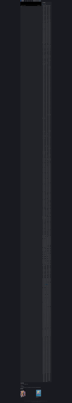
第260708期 (49, 344)
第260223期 (49, 370)
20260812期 (46, 6)
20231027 (44, 228)
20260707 (46, 14)
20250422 (44, 92)
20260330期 (44, 35)
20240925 (49, 141)
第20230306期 (46, 295)
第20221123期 (43, 323)
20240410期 (44, 187)
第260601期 (49, 352)
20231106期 (44, 226)
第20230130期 (49, 304)
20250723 (49, 73)
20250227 (46, 103)
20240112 (49, 208)
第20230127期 (43, 305)
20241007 (44, 139)
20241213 (49, 120)
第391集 (46, 381)
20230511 (44, 277)
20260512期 (44, 26)
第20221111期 (49, 325)
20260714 (44, 13)
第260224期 (46, 370)
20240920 (49, 142)
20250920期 (44, 64)
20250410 (49, 93)
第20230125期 (49, 305)
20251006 (46, 61)
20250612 (49, 81)
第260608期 (46, 351)
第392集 (44, 381)
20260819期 (44, 5)
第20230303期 (49, 295)
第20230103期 (46, 312)
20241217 (44, 120)
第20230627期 (46, 264)
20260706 (49, 14)
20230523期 (44, 274)
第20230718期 (49, 256)
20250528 (46, 84)
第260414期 (49, 362)
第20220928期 (49, 332)
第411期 (49, 373)
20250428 (44, 91)
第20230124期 (43, 306)
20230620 (46, 266)
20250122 (46, 110)
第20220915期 (49, 335)
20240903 (44, 148)
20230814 (44, 247)
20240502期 (49, 180)
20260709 (49, 13)
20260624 (49, 16)
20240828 (46, 149)
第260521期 (46, 354)
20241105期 (44, 131)
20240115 (46, 208)
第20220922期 (43, 334)
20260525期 (49, 23)
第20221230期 (43, 313)
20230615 (46, 267)
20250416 (44, 93)
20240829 (44, 149)
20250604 (44, 83)
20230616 (44, 267)
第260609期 (44, 351)
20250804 (44, 72)
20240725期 (46, 158)
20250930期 (46, 62)
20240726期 (44, 158)
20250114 (46, 112)
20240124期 (44, 206)
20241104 (46, 131)
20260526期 (46, 23)
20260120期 (49, 42)
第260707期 (44, 345)
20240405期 (44, 188)
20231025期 (49, 228)
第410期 (44, 374)
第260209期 (49, 371)
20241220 (44, 119)
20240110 (46, 209)
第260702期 (49, 345)
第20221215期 (49, 316)
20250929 (49, 62)
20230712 (46, 258)
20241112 (46, 129)
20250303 (44, 103)
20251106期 (46, 55)
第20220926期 (46, 333)
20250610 (46, 82)
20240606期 (46, 171)
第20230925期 (43, 237)
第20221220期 (49, 315)
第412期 (46, 373)
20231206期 (49, 217)
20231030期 (49, 227)
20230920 (44, 238)
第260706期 (46, 345)
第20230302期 (43, 296)
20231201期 (49, 218)
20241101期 (49, 131)
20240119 (44, 207)
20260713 (46, 13)
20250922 (49, 63)
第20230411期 (46, 285)
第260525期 (44, 354)
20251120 (49, 52)
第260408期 (49, 363)
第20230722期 (46, 255)
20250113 (49, 112)
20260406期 (44, 34)
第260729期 (44, 341)
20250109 (46, 113)
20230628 (44, 264)
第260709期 (46, 344)
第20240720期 (49, 159)
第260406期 (46, 364)
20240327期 (46, 190)
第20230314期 (46, 293)
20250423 (49, 91)
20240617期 (44, 169)
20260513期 (49, 25)
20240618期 (49, 168)
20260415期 (44, 32)
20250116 (49, 111)
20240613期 (49, 169)
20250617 (44, 81)
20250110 (44, 113)
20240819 (49, 151)
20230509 (49, 277)
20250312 (44, 101)
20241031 (44, 132)
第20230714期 (49, 257)
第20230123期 (46, 306)
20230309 (46, 294)
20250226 (49, 103)
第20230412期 (43, 285)
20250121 (49, 110)
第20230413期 (49, 284)
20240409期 (46, 187)
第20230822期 (43, 246)
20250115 (44, 112)
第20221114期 (46, 325)
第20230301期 (46, 296)
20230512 (49, 276)
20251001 (44, 62)
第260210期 (46, 371)
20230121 (49, 306)
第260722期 (44, 342)
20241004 (46, 139)
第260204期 (44, 372)
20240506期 (44, 180)
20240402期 (44, 189)
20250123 (44, 110)
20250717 (49, 74)
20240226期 (49, 198)
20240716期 (44, 161)
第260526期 (49, 353)
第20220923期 (49, 333)
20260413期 (49, 32)
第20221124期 (49, 322)
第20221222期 (43, 315)
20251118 (46, 53)
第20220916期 (46, 335)
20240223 (44, 199)
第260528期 (44, 353)
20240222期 (46, 199)
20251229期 (46, 45)
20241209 (44, 122)
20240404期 (46, 188)
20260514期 (46, 25)
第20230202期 (49, 303)
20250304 (49, 102)
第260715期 (46, 343)
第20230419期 (46, 283)
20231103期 (46, 226)
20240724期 (49, 158)
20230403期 (46, 287)
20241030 (46, 132)
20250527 (49, 84)
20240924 (44, 142)
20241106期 (49, 130)
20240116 (44, 208)
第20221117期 (46, 324)
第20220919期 (43, 335)
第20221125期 (46, 322)
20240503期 (46, 180)
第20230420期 (43, 283)
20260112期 (49, 43)
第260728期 (46, 341)
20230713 (44, 258)
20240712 (49, 161)
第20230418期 (49, 283)
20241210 (49, 121)
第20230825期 (43, 245)
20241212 (44, 121)
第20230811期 (43, 248)
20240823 (46, 150)
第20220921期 (46, 334)
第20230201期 (43, 304)
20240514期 (44, 178)
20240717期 (49, 160)
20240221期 (49, 199)
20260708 (44, 14)
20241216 (46, 120)
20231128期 (49, 219)
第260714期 (49, 343)
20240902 (46, 148)
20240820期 (46, 151)
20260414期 (46, 32)
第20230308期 (49, 294)
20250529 (44, 84)
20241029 (49, 132)
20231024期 (44, 229)
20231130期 (44, 219)
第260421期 (46, 361)
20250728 (44, 73)
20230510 (46, 277)
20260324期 (49, 35)
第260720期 (49, 342)
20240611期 (46, 170)
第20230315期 (43, 293)
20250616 (46, 81)
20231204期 (46, 218)
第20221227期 (43, 314)
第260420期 (49, 361)
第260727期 (49, 341)
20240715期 (46, 161)
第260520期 (49, 354)
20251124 (46, 52)
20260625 (46, 16)
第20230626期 (49, 264)
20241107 (46, 130)
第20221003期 (43, 332)
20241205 (49, 122)
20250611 (44, 82)
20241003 (49, 139)
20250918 (46, 64)
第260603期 (44, 352)
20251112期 (46, 54)
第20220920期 (49, 334)
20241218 (49, 119)
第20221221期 (46, 315)
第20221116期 (49, 324)
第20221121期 (49, 323)
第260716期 (44, 343)
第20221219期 (43, 316)
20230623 (46, 265)
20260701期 (46, 15)
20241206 (46, 122)
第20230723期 (43, 255)
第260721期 (46, 342)
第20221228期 (49, 313)
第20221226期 (46, 314)
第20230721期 (49, 255)
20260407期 (49, 33)
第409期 (46, 374)
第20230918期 (49, 238)
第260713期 (44, 344)
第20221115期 (44, 325)
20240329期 (49, 189)
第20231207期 (46, 217)
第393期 (49, 380)
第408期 (49, 374)
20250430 (46, 90)
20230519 (49, 274)
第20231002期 (46, 235)
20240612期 (44, 170)
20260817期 (49, 5)
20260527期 (44, 23)
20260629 (44, 16)
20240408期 (49, 187)
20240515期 (49, 177)
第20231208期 (43, 217)
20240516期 (46, 177)
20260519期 (49, 24)
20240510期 (49, 178)
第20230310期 (43, 294)
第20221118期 (44, 324)
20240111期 (44, 209)
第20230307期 (43, 295)
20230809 (49, 248)
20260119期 (44, 43)
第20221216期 (46, 316)
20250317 (44, 100)
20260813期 (44, 6)
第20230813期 (46, 247)
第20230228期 (49, 296)
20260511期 (46, 26)
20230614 (49, 267)
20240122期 (49, 206)
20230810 (46, 248)
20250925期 (44, 63)
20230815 (49, 246)
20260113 (46, 43)
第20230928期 (43, 236)
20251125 (44, 52)
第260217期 (44, 371)
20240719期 (44, 160)
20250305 (46, 102)
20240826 (44, 150)
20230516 (49, 275)
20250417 (49, 92)
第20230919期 (46, 238)
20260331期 (49, 34)
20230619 (49, 266)
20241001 (46, 140)
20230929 (49, 235)
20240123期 (46, 206)
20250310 (49, 101)
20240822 (49, 150)
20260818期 (46, 5)
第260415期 (46, 362)
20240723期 (44, 159)
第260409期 (46, 363)
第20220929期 (46, 332)
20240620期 (44, 168)
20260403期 (46, 34)
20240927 (44, 141)
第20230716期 (46, 257)
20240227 (46, 198)
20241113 (44, 129)
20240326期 (49, 190)
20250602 (49, 83)
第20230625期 (43, 265)
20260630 (49, 15)
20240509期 (44, 179)
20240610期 (49, 170)
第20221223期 (49, 314)
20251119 (44, 53)
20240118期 (46, 207)
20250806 (49, 71)
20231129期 (46, 219)
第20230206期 (43, 303)
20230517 (46, 275)
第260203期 (46, 372)
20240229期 (49, 197)
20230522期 (46, 274)
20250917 (49, 64)
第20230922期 (46, 237)
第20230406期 (46, 286)
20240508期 (46, 179)
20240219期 (46, 200)
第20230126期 (46, 305)
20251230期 (44, 45)
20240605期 (49, 171)
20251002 (49, 61)
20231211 (49, 216)
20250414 (46, 93)
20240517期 (44, 177)
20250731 (46, 72)
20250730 (49, 72)
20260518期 (44, 25)
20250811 (46, 71)
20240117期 (49, 207)
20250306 (44, 102)
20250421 (46, 92)
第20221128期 (43, 322)
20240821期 (44, 151)
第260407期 (44, 364)
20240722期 (46, 159)
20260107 (44, 44)
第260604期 (49, 351)
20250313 (49, 100)
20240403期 (49, 188)
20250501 (44, 90)
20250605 (49, 82)
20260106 (46, 44)
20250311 (46, 101)
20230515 (44, 276)
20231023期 (46, 229)
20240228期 (44, 198)
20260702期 (44, 15)
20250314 (46, 100)
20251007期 (44, 61)
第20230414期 (46, 284)
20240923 (46, 142)
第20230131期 (46, 304)
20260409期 (44, 33)
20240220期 (44, 200)
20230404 (44, 287)
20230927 (46, 236)
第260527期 (46, 353)
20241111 (49, 129)
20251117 (49, 53)
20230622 (49, 265)
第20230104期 (43, 312)
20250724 (46, 73)
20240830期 (49, 148)
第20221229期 (46, 313)
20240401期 (46, 189)
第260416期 (44, 362)
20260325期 (46, 35)
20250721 (46, 74)
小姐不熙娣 (43, 2)
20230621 (44, 266)
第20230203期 (46, 303)
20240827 (49, 149)
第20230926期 (49, 236)
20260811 (49, 6)
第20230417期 (43, 284)
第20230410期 (49, 285)
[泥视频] (22, 0)
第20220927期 (43, 333)
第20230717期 (43, 257)
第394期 (46, 380)
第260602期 (46, 352)
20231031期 (46, 227)
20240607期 (44, 171)
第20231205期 (43, 218)
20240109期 (49, 209)
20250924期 (46, 63)
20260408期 (46, 33)
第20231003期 (43, 235)
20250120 (44, 111)
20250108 (49, 113)
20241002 (44, 140)
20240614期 (46, 169)
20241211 (46, 121)
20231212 (46, 216)
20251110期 (44, 55)
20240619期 (46, 168)
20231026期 (46, 228)
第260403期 (49, 364)
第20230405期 (49, 286)
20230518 (44, 275)
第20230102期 (49, 312)
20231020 (49, 229)
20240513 (46, 178)
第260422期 (44, 361)
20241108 (44, 130)
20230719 (46, 256)
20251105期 (49, 55)
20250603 (46, 83)
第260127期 (44, 373)
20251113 (44, 54)
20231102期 (49, 226)
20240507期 (49, 179)
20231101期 (44, 227)
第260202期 (49, 372)
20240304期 (44, 197)
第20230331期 (49, 287)
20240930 (49, 140)
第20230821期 (46, 246)
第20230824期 (46, 245)
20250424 (46, 91)
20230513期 (46, 276)
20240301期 (46, 197)
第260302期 (44, 370)
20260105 (49, 44)
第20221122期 (46, 323)
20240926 (46, 141)
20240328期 (44, 190)
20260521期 (44, 24)
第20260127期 (43, 42)
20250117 (46, 111)
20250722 (44, 74)
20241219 (46, 119)
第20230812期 (49, 247)
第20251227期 (49, 45)
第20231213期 (43, 216)
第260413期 (44, 363)
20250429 (49, 90)
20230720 (44, 256)
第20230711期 (49, 258)
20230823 (49, 245)
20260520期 (46, 24)
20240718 (46, 160)
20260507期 (49, 26)
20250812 (44, 71)
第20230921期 (49, 237)
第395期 (44, 380)
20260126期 (46, 42)
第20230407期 (43, 286)
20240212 (49, 200)
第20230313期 (49, 293)
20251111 (49, 54)
